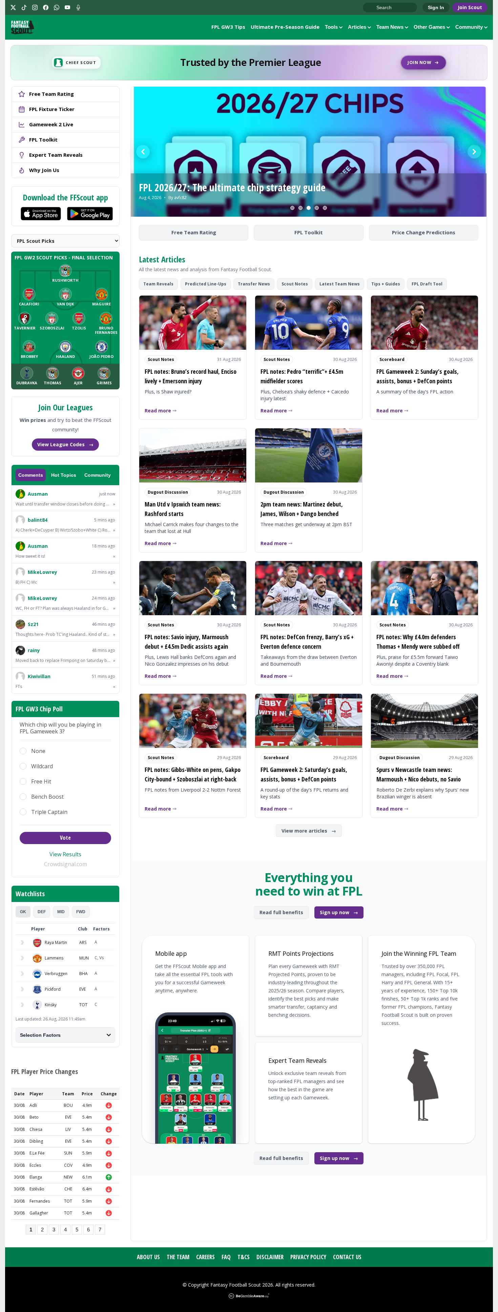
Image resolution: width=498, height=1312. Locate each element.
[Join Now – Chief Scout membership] (249, 62)
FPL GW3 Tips (228, 26)
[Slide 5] (325, 208)
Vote (65, 837)
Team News (389, 27)
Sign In (436, 7)
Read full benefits (281, 912)
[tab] (23, 911)
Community (469, 27)
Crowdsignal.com (65, 864)
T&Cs (243, 1257)
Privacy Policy (308, 1257)
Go (371, 8)
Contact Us (347, 1257)
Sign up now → (339, 912)
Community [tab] (97, 475)
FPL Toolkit (308, 232)
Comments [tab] (30, 475)
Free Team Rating (193, 232)
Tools (331, 27)
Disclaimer (270, 1257)
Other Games (429, 27)
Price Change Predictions (423, 232)
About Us (148, 1257)
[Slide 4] (317, 208)
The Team (178, 1257)
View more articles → (309, 830)
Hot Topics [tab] (63, 475)
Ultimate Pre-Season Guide (285, 26)
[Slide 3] (309, 208)
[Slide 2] (300, 208)
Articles (357, 27)
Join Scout (470, 7)
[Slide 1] (292, 208)
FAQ (226, 1257)
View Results (65, 854)
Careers (205, 1257)
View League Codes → (65, 444)
